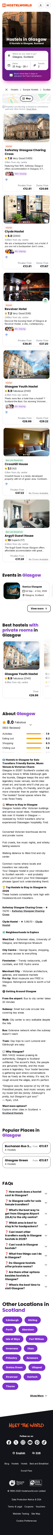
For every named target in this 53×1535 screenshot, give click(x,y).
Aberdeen (28, 1329)
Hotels (24, 1463)
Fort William (36, 1339)
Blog (7, 1463)
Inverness (12, 1348)
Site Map (35, 1513)
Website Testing (21, 1513)
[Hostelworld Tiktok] (44, 1442)
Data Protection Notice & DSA (26, 1499)
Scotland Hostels (12, 1113)
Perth (9, 1329)
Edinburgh (12, 1320)
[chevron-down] (30, 724)
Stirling (32, 1320)
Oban (30, 1348)
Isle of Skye (13, 1339)
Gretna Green (14, 1367)
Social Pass (26, 1470)
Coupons (28, 1506)
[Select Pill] (41, 5)
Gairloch (32, 1376)
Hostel (9, 146)
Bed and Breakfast (14, 460)
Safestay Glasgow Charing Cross (23, 913)
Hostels (15, 1463)
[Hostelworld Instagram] (23, 1442)
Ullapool (37, 1367)
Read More (32, 109)
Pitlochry (11, 1357)
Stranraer (12, 1376)
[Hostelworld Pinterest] (37, 1442)
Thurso (10, 1386)
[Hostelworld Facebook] (8, 1442)
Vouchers (40, 1506)
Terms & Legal (15, 1506)
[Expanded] (6, 89)
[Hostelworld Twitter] (16, 1442)
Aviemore (32, 1357)
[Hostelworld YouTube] (30, 1442)
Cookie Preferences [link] (26, 1520)
